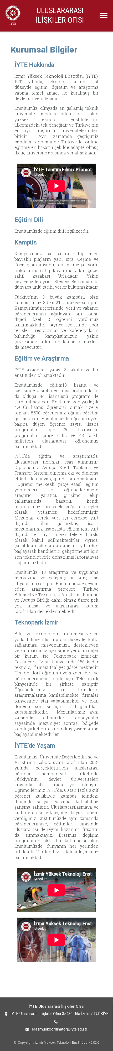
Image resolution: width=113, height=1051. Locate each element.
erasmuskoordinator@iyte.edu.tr (59, 1029)
